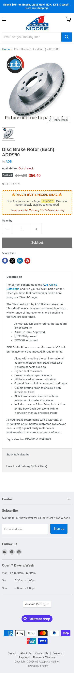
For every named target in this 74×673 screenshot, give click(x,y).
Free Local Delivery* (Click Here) (26, 466)
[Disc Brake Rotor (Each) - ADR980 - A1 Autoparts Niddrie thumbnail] (8, 133)
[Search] (66, 37)
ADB (9, 161)
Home (6, 49)
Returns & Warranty (44, 657)
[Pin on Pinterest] (27, 261)
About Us (25, 653)
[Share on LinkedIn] (20, 261)
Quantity (7, 220)
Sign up (58, 528)
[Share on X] (12, 261)
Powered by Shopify (37, 665)
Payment (24, 657)
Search (12, 653)
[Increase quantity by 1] (36, 229)
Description (14, 276)
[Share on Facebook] (5, 261)
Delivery (57, 653)
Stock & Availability (17, 454)
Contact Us (41, 653)
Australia (35, 604)
